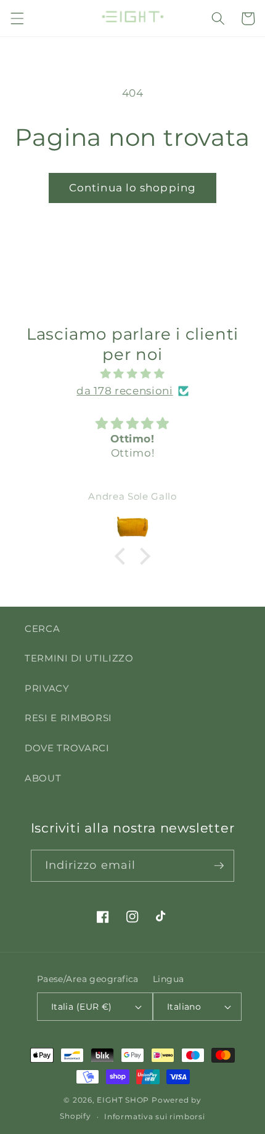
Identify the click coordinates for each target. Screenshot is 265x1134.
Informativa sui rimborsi (154, 1116)
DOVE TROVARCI (67, 748)
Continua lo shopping (132, 188)
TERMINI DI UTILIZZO (79, 658)
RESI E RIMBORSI (68, 718)
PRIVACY (47, 688)
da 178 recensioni (124, 391)
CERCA (42, 628)
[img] (132, 374)
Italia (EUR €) (81, 1006)
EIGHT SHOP (123, 1099)
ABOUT (43, 778)
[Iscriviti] (219, 866)
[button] (16, 18)
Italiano (184, 1006)
